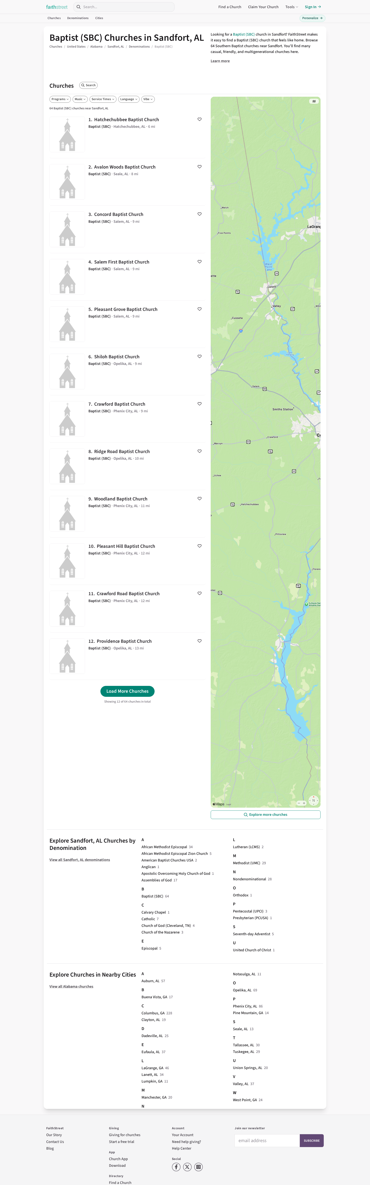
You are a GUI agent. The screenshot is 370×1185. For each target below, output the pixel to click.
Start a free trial (121, 1141)
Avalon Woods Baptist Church (127, 181)
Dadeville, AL (152, 1036)
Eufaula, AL (151, 1052)
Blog (50, 1148)
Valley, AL (241, 1084)
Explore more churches (268, 814)
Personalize (312, 18)
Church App (118, 1159)
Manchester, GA (154, 1097)
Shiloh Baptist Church (127, 371)
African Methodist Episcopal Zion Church (175, 853)
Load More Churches (127, 691)
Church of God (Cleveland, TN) (166, 925)
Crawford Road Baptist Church (127, 608)
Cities (99, 18)
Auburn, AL (151, 981)
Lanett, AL (150, 1074)
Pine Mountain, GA (248, 1013)
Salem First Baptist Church (127, 276)
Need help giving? (186, 1141)
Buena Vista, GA (154, 997)
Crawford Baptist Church (127, 419)
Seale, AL (240, 1029)
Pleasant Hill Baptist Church (127, 561)
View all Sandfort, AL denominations (79, 860)
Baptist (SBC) (244, 34)
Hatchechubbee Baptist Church (127, 134)
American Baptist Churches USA (167, 860)
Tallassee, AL (243, 1045)
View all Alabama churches (71, 986)
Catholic (148, 919)
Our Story (54, 1135)
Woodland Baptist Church (127, 513)
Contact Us (55, 1141)
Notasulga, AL (244, 974)
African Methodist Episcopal (164, 847)
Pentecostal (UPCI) (248, 911)
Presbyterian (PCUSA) (250, 918)
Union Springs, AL (247, 1068)
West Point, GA (245, 1100)
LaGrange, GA (152, 1068)
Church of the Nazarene (161, 932)
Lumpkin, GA (152, 1081)
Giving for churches (124, 1135)
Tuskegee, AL (243, 1051)
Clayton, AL (151, 1019)
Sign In (310, 7)
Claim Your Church (263, 7)
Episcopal (150, 948)
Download (117, 1165)
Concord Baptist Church (127, 229)
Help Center (181, 1148)
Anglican (149, 867)
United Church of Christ (252, 950)
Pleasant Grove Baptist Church (127, 324)
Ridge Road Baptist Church (127, 466)
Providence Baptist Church (127, 656)
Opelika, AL (242, 990)
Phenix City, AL (245, 1006)
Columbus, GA (153, 1013)
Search (90, 85)
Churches (54, 18)
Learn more (220, 61)
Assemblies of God (157, 880)
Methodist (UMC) (246, 863)
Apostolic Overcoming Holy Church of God (176, 873)
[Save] (200, 119)
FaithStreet (57, 7)
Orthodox (240, 895)
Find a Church (229, 7)
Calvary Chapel (154, 912)
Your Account (182, 1135)
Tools (290, 7)
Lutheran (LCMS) (246, 847)
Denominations (77, 18)
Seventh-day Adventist (251, 934)
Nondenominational (249, 879)
